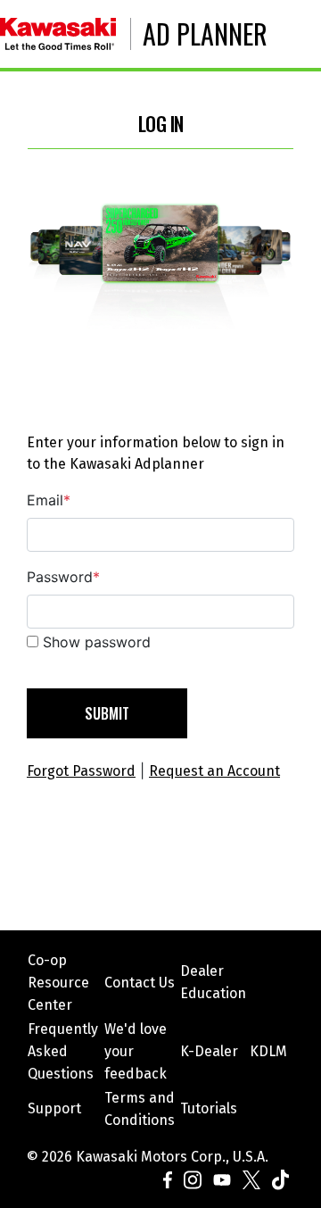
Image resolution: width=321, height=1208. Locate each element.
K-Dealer (209, 1051)
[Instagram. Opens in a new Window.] (191, 1178)
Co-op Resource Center (58, 982)
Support (54, 1108)
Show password (97, 642)
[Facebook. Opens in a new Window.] (170, 1178)
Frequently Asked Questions (63, 1051)
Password (63, 577)
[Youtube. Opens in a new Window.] (220, 1178)
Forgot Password (81, 770)
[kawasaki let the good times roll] (65, 34)
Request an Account (214, 770)
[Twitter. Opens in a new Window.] (250, 1178)
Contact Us (139, 982)
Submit (107, 713)
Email (48, 500)
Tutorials (208, 1108)
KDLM (268, 1051)
